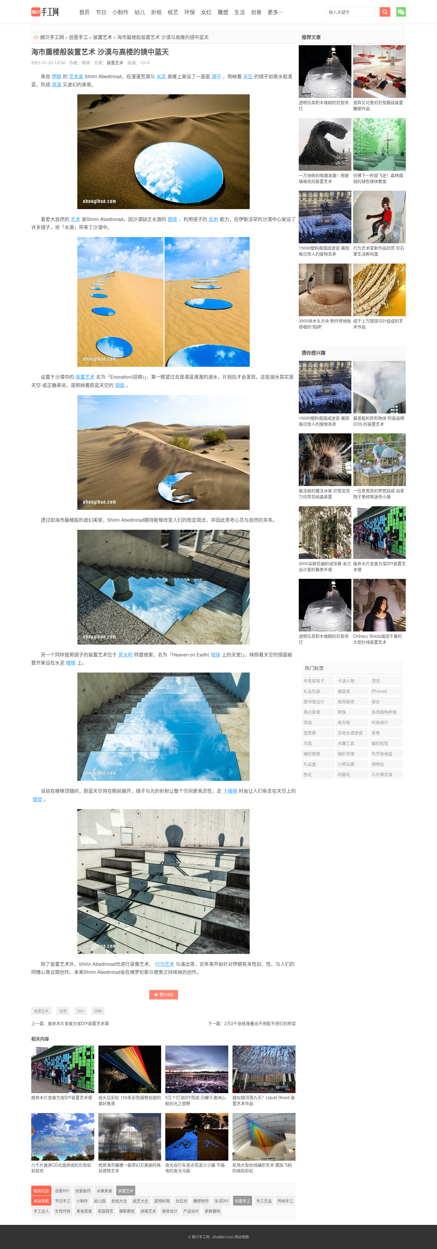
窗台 (376, 701)
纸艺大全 (140, 1200)
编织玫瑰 (346, 753)
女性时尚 (62, 1211)
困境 (172, 219)
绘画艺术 (148, 1211)
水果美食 (104, 1190)
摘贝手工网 (52, 37)
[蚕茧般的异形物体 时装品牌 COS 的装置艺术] (379, 387)
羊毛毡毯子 (314, 681)
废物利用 (162, 1200)
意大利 (125, 654)
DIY (81, 1010)
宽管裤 (310, 733)
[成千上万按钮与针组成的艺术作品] (379, 290)
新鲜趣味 (212, 1211)
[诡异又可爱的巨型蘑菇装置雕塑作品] (379, 72)
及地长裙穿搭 (350, 733)
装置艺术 (102, 37)
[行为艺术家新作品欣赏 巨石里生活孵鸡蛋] (379, 217)
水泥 (161, 76)
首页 (84, 12)
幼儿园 (100, 1200)
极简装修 (346, 701)
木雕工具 (346, 743)
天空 (248, 76)
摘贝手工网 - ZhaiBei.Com (213, 1236)
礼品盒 (310, 764)
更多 (273, 12)
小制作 (120, 12)
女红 (206, 12)
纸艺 (173, 12)
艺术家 (76, 76)
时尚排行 (380, 722)
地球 (215, 654)
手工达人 (41, 1211)
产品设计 (191, 1211)
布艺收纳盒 (382, 753)
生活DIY (222, 1200)
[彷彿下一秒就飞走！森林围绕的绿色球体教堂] (379, 144)
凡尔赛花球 (382, 774)
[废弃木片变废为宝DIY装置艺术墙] (379, 532)
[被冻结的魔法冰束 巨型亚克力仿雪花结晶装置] (325, 460)
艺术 (75, 219)
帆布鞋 (344, 722)
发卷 (376, 733)
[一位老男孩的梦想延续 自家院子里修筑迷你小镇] (379, 460)
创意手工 (78, 37)
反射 (213, 219)
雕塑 (223, 12)
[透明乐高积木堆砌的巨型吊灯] (325, 72)
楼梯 (71, 662)
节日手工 (62, 1200)
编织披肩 (312, 753)
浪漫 (56, 84)
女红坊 (181, 1200)
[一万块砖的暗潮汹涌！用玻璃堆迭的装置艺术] (325, 144)
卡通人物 (346, 681)
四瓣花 (344, 774)
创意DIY (62, 1190)
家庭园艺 (105, 1211)
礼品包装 (312, 691)
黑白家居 (312, 712)
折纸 (156, 12)
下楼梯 (230, 790)
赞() (166, 994)
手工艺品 (264, 1200)
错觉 (37, 799)
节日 (101, 12)
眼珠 (342, 712)
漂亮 (376, 681)
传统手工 (285, 1200)
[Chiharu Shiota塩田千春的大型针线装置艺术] (379, 605)
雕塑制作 (201, 1200)
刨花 (308, 774)
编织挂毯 (380, 743)
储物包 (378, 764)
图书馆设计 (314, 701)
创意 (256, 12)
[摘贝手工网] (44, 12)
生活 (239, 12)
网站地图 (242, 1236)
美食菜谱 (84, 1211)
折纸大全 (119, 1200)
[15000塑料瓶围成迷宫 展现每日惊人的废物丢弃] (325, 217)
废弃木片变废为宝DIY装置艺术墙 (78, 1023)
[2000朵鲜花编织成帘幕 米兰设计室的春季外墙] (325, 532)
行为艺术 (164, 963)
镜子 (216, 76)
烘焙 (308, 722)
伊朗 (56, 76)
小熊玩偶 (346, 764)
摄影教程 (127, 1211)
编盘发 (344, 691)
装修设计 (169, 1211)
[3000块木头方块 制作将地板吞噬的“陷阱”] (325, 290)
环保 (189, 12)
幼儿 (139, 12)
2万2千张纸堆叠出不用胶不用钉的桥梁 (260, 1023)
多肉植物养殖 (384, 712)
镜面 (120, 385)
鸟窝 (308, 743)
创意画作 (83, 1190)
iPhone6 (379, 691)
